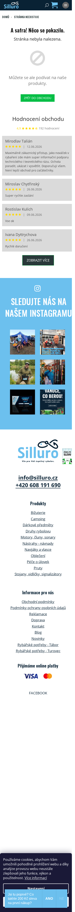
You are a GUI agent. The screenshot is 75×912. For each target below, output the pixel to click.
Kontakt (38, 626)
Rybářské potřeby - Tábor (38, 644)
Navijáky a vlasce (38, 549)
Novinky (38, 638)
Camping (38, 518)
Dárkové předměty (38, 524)
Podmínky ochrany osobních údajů (38, 607)
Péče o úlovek (38, 561)
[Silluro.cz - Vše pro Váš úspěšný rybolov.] (38, 450)
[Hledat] (47, 5)
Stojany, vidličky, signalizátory (38, 574)
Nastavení (36, 888)
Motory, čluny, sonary (38, 537)
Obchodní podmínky (38, 601)
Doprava (38, 620)
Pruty (38, 568)
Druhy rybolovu (38, 531)
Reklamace (38, 614)
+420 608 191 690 (38, 485)
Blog (38, 632)
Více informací (36, 878)
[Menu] (65, 5)
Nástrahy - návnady (38, 543)
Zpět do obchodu (37, 98)
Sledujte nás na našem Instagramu (38, 307)
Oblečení (38, 555)
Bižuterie (38, 512)
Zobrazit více (38, 260)
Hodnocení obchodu (38, 119)
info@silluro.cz (38, 477)
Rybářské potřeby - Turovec (38, 650)
